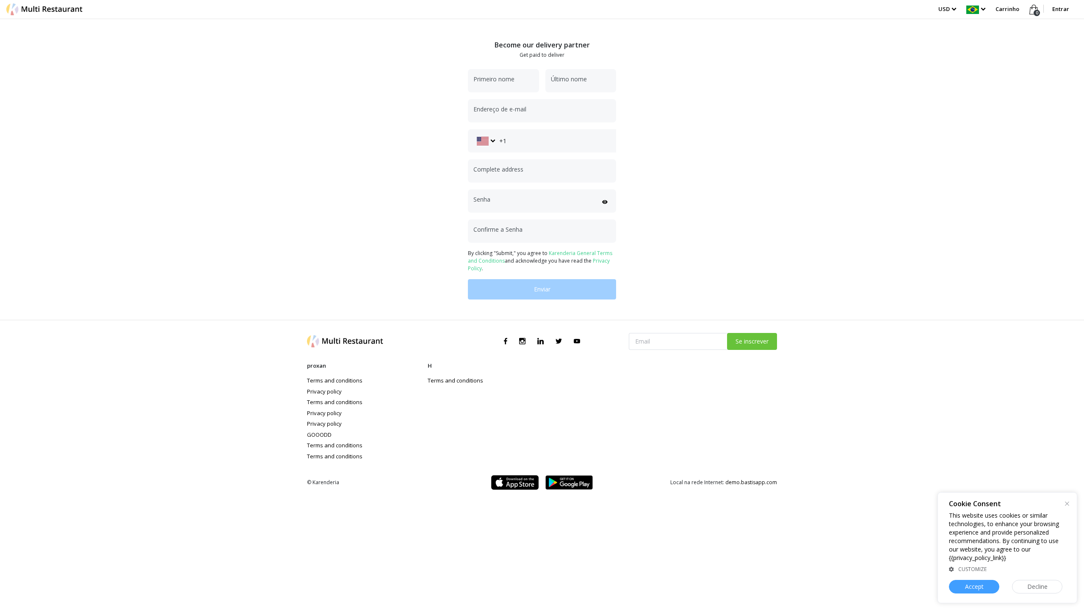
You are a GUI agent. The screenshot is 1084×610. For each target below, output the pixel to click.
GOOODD (319, 434)
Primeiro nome (493, 79)
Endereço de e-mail (499, 109)
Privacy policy (324, 391)
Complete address (498, 169)
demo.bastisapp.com (751, 482)
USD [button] (944, 9)
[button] (975, 9)
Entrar (1060, 9)
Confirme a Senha (498, 229)
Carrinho (1008, 9)
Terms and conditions (334, 380)
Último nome (569, 79)
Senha (481, 199)
